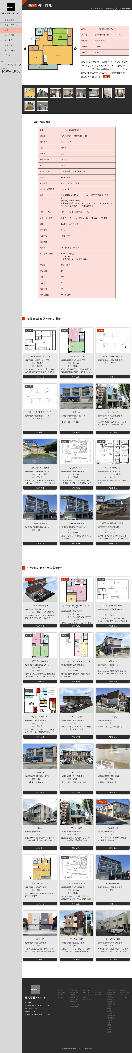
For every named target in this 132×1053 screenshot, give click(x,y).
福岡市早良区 (111, 1004)
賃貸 (7, 30)
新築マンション (74, 999)
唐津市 (109, 1032)
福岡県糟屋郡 (111, 1015)
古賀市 (109, 1008)
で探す (10, 35)
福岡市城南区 (99, 8)
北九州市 (110, 1020)
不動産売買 (9, 20)
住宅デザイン (86, 992)
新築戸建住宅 (74, 997)
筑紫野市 (110, 1011)
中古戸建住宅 (74, 1001)
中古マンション (74, 1004)
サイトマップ (123, 997)
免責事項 (122, 990)
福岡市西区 (110, 1001)
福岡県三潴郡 (111, 1018)
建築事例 (85, 997)
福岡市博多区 (111, 992)
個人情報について (125, 992)
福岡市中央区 (111, 990)
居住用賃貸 (112, 8)
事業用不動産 (74, 992)
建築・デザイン (87, 990)
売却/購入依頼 (74, 1006)
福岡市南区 (110, 999)
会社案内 (9, 40)
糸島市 (109, 1006)
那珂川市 (110, 1022)
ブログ (60, 994)
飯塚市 (109, 1029)
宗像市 (109, 1027)
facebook (60, 997)
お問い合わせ (62, 992)
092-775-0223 (11, 65)
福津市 (109, 1025)
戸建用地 (73, 994)
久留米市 (110, 1013)
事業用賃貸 (98, 994)
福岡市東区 (110, 994)
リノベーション (87, 999)
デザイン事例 (86, 994)
